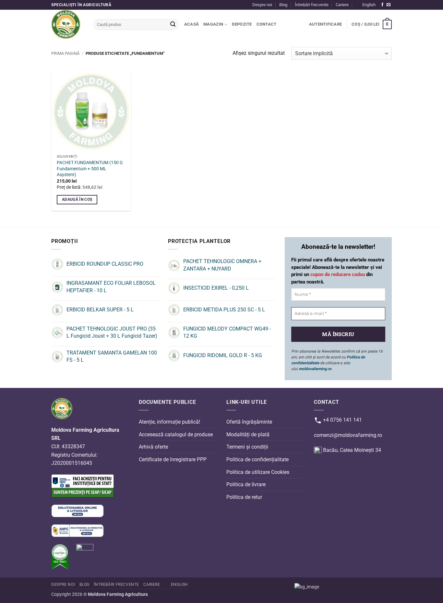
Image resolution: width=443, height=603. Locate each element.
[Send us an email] (388, 5)
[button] (325, 24)
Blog (283, 4)
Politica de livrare (246, 484)
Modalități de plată (247, 434)
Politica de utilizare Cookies (257, 472)
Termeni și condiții (247, 447)
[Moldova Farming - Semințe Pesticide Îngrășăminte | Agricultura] (67, 24)
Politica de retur (244, 497)
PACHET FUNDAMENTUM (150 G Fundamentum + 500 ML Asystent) (90, 168)
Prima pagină (65, 53)
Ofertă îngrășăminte (249, 422)
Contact (267, 24)
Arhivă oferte (153, 447)
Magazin (213, 24)
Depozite (242, 24)
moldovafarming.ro (315, 369)
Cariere (342, 4)
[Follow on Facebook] (382, 5)
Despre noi (262, 4)
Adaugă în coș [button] (77, 199)
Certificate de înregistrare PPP (173, 459)
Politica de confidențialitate (257, 459)
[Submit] (172, 24)
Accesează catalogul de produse (176, 434)
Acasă (191, 24)
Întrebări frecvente (312, 4)
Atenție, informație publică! (169, 422)
